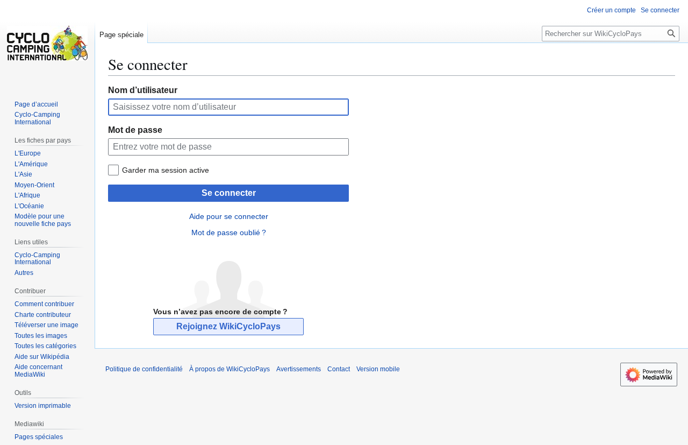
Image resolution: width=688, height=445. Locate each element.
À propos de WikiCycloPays (229, 369)
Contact (338, 369)
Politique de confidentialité (144, 369)
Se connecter (229, 192)
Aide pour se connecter (228, 216)
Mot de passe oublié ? (228, 232)
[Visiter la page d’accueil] (47, 43)
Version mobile (378, 369)
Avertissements (298, 369)
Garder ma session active (165, 170)
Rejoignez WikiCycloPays (228, 326)
